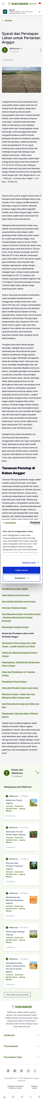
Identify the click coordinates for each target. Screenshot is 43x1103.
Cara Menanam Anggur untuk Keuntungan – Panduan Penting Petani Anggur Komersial (21, 617)
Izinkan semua (21, 570)
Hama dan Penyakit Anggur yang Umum (20, 688)
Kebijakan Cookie (34, 1087)
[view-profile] (38, 773)
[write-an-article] (22, 1097)
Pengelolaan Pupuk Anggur (14, 681)
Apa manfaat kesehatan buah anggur (19, 601)
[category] (13, 1097)
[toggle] (3, 4)
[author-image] (7, 773)
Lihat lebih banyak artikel (17, 994)
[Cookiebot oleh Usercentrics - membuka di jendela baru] (30, 523)
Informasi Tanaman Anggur (14, 608)
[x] (34, 1070)
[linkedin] (8, 1070)
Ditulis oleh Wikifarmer (17, 771)
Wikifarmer (14, 48)
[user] (39, 1097)
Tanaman (9, 806)
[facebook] (14, 1070)
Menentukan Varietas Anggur (15, 627)
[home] (4, 1097)
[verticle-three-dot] (40, 50)
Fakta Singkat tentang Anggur (15, 595)
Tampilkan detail (29, 563)
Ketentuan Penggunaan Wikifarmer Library (15, 1087)
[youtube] (21, 1070)
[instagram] (28, 1070)
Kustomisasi (20, 578)
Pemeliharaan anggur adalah (15, 589)
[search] (31, 1097)
